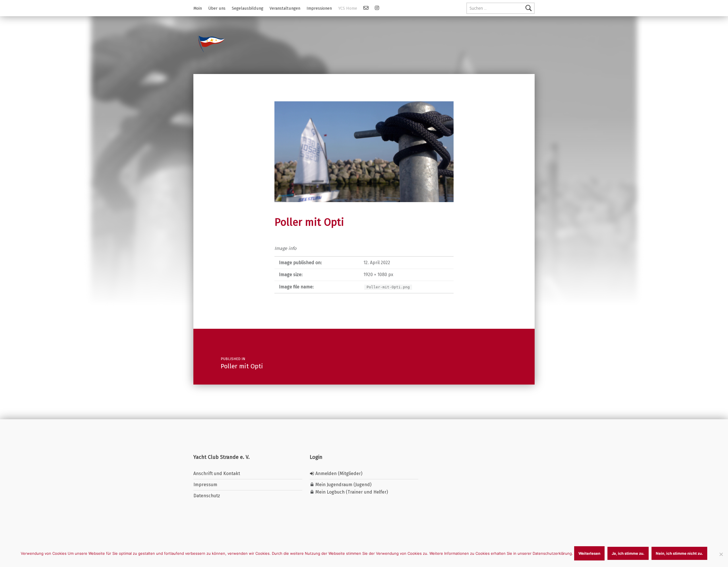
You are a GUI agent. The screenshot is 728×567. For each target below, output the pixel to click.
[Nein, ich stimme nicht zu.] (721, 554)
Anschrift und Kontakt (216, 473)
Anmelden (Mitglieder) (338, 473)
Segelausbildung (247, 8)
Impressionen (319, 8)
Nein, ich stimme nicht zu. (679, 553)
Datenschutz (206, 495)
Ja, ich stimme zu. (628, 553)
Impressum (205, 484)
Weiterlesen (589, 553)
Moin (197, 8)
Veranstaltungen (285, 8)
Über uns (217, 8)
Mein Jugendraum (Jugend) (342, 484)
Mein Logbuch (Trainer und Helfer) (351, 492)
